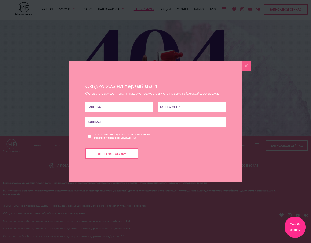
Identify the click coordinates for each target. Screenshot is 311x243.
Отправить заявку (112, 154)
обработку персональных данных (115, 138)
